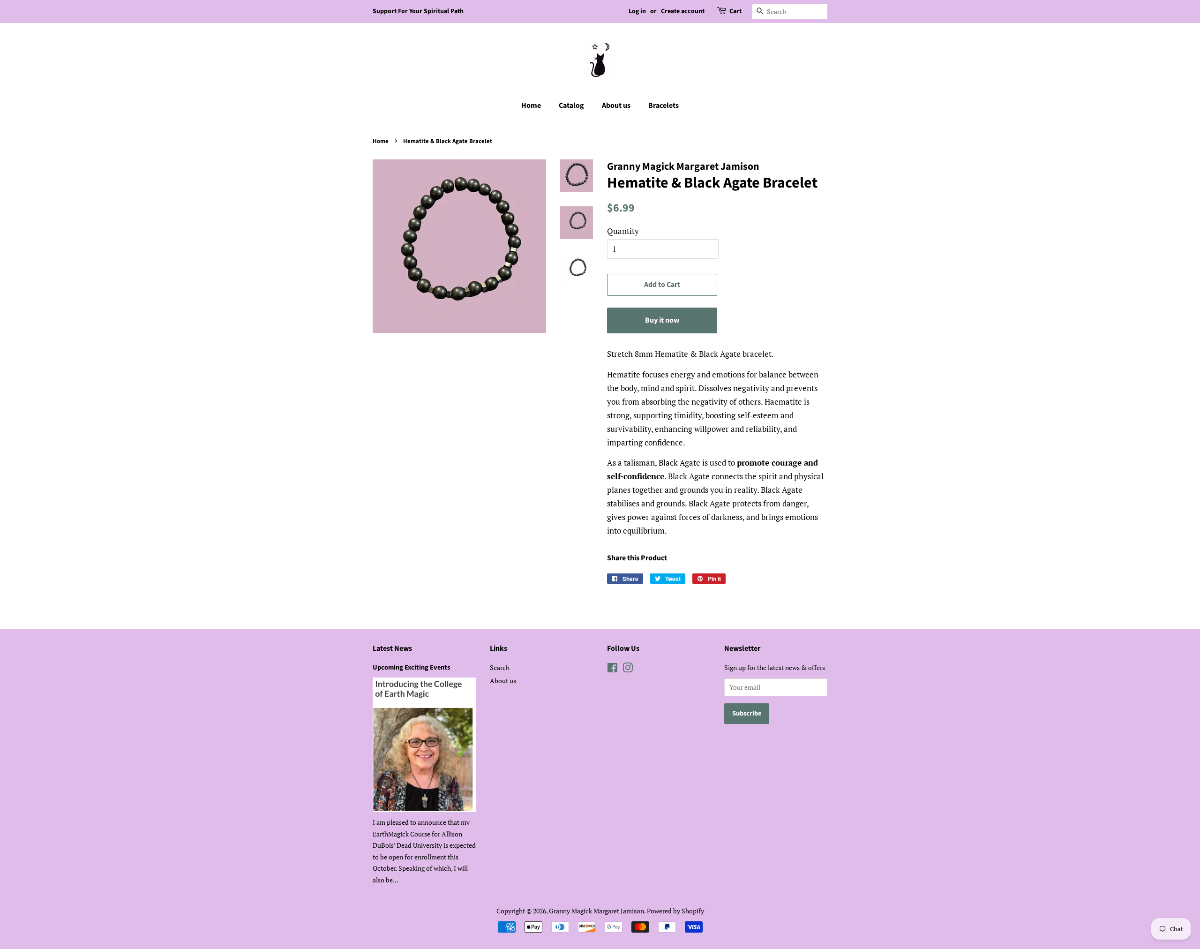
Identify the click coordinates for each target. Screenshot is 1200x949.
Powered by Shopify (675, 910)
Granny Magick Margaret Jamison (596, 910)
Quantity (623, 231)
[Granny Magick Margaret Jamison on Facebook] (612, 669)
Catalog (571, 105)
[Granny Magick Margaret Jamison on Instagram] (627, 669)
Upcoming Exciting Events (411, 667)
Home (531, 105)
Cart (735, 11)
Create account (683, 11)
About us (616, 105)
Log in (637, 11)
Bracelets (663, 105)
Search (500, 667)
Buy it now (662, 320)
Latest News (392, 648)
